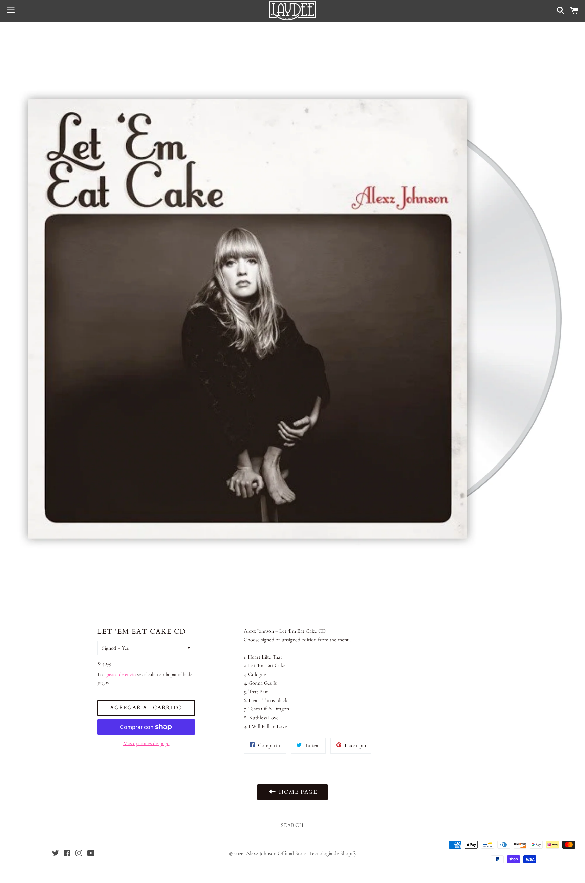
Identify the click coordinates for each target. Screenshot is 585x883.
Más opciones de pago (146, 743)
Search (292, 825)
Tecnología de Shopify (332, 853)
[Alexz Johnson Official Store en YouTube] (90, 854)
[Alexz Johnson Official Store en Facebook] (67, 854)
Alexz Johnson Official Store (276, 853)
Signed (109, 647)
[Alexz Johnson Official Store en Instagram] (78, 854)
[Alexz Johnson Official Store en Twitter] (55, 854)
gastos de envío (121, 674)
